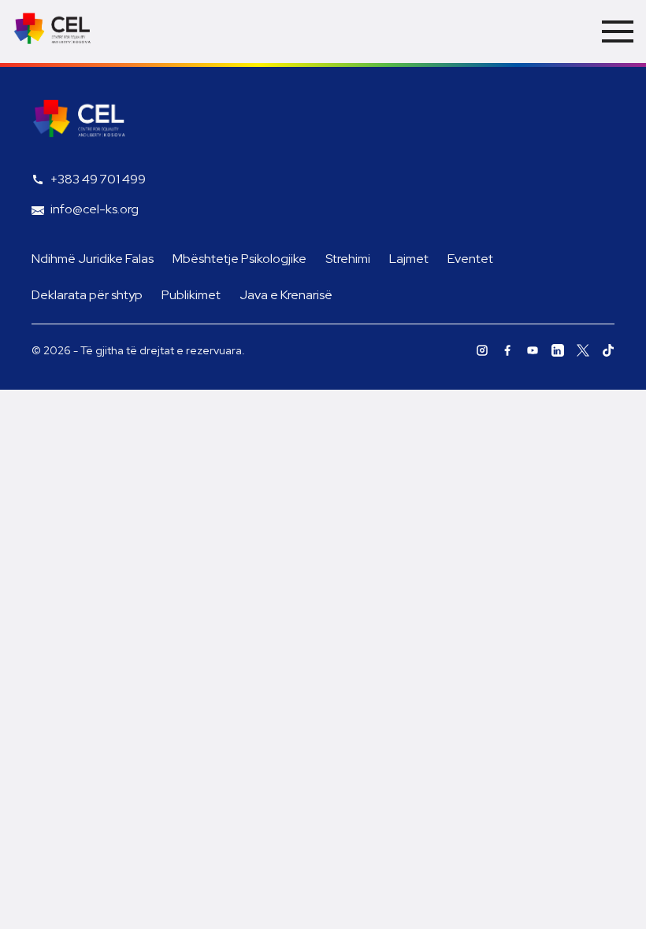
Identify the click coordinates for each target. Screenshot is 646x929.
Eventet (470, 258)
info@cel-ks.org (94, 209)
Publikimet (191, 295)
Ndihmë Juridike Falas (93, 258)
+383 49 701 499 (98, 179)
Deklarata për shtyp (87, 295)
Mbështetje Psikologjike (239, 258)
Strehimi (347, 258)
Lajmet (409, 258)
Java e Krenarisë (285, 295)
